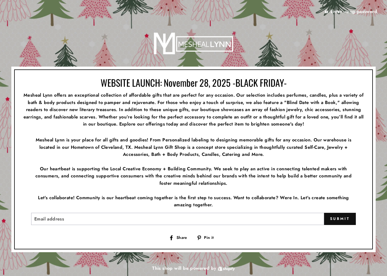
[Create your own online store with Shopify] (226, 268)
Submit (340, 218)
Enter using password (354, 11)
